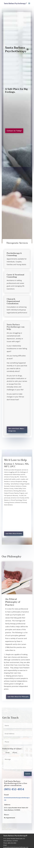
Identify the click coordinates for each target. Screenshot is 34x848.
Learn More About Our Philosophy (18, 697)
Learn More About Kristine (13, 534)
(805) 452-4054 (14, 789)
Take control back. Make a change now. (16, 430)
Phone (15, 753)
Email (7, 753)
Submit (27, 774)
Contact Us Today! (14, 131)
